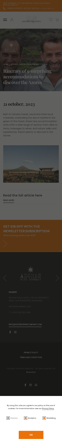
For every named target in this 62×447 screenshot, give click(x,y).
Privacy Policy (48, 408)
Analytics (32, 418)
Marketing (51, 418)
